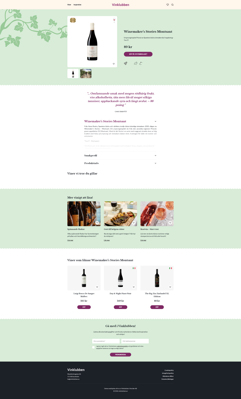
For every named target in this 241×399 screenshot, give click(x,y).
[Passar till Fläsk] (130, 63)
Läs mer (70, 240)
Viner (69, 5)
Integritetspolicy (168, 373)
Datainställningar (168, 379)
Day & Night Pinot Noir (120, 294)
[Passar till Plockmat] (146, 63)
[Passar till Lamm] (135, 63)
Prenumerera (120, 355)
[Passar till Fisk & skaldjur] (125, 63)
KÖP (84, 307)
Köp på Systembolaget (138, 54)
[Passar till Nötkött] (141, 63)
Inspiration (77, 5)
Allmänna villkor (168, 376)
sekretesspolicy (122, 346)
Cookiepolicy (169, 370)
